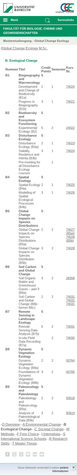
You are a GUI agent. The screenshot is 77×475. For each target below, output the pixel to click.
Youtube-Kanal (28, 455)
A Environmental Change (42, 424)
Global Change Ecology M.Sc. (24, 48)
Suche (47, 20)
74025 (70, 185)
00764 (70, 360)
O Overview (11, 424)
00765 (70, 372)
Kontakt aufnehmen (42, 455)
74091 (70, 326)
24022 (70, 128)
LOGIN (70, 12)
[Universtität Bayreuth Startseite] (17, 6)
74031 (70, 296)
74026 (70, 192)
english (60, 12)
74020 (70, 86)
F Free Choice (28, 434)
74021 (70, 101)
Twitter (14, 455)
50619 (70, 413)
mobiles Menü (16, 21)
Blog (35, 455)
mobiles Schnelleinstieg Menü (65, 21)
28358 (70, 278)
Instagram (21, 455)
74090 (70, 338)
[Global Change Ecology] (68, 7)
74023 (70, 143)
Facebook (7, 455)
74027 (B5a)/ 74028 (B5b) (70, 235)
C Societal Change (49, 429)
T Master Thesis (24, 443)
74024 (70, 151)
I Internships (51, 434)
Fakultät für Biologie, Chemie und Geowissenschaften (32, 31)
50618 (70, 398)
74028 (70, 248)
